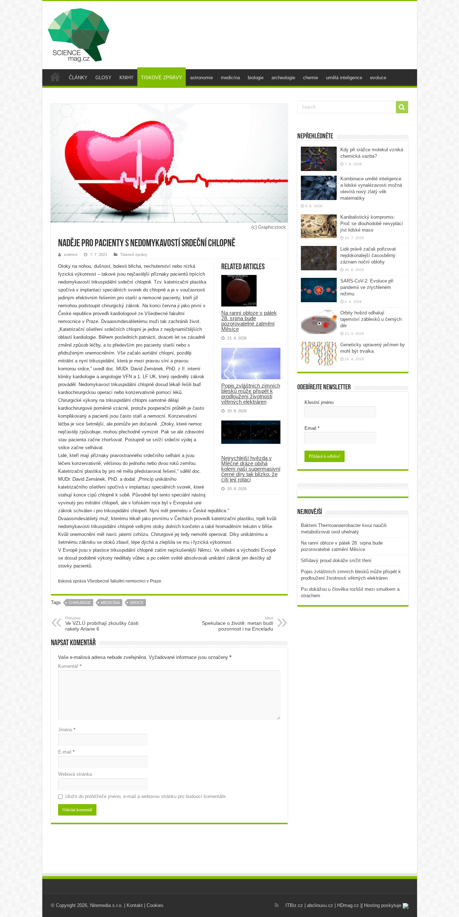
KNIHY (126, 77)
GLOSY (103, 77)
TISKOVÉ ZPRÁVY (161, 77)
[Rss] (276, 905)
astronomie (201, 77)
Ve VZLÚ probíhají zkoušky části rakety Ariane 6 (101, 624)
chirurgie (79, 602)
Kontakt (135, 905)
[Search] (402, 107)
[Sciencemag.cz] (78, 33)
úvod (55, 76)
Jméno (66, 729)
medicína (230, 77)
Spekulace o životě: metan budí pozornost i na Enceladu (237, 624)
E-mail (66, 752)
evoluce (378, 77)
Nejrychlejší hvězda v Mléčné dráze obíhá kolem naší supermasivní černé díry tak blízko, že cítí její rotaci (250, 469)
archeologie (283, 77)
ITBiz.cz (294, 905)
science (70, 254)
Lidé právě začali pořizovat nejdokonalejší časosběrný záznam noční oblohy (368, 255)
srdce (136, 602)
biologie (256, 77)
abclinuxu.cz (320, 905)
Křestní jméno (318, 402)
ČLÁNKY (78, 77)
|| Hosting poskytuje (381, 905)
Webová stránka (75, 774)
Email (312, 428)
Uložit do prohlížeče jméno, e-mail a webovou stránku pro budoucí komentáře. (146, 796)
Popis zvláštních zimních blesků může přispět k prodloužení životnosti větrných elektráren (250, 394)
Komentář (69, 666)
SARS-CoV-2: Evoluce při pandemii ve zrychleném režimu (366, 287)
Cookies (155, 905)
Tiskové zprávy (133, 254)
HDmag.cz (348, 905)
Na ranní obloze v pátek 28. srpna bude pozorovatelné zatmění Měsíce (249, 321)
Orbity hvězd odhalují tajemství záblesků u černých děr (371, 319)
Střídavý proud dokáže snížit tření (336, 560)
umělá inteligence (344, 77)
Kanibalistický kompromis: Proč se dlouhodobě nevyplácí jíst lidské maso (371, 223)
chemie (310, 77)
